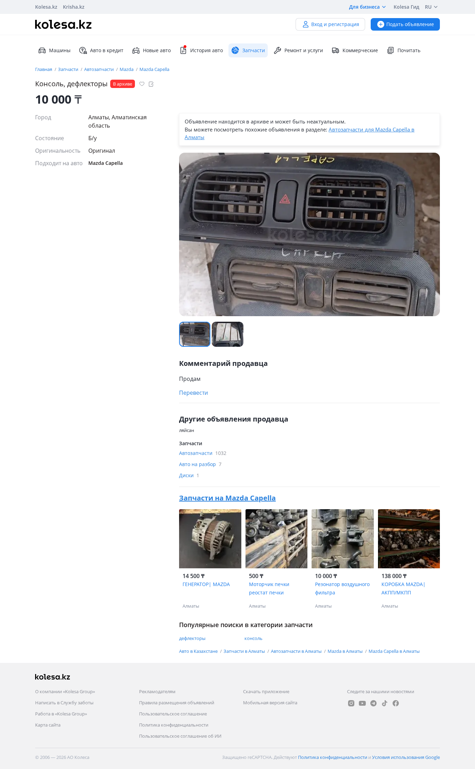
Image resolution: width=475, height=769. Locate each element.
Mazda (127, 69)
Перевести (193, 392)
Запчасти (68, 69)
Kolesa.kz (46, 6)
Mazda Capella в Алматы (394, 651)
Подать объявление (410, 24)
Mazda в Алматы (346, 651)
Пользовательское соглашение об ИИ (180, 736)
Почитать (408, 50)
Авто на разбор (200, 464)
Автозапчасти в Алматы (297, 651)
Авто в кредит (106, 50)
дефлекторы (192, 638)
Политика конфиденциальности (173, 725)
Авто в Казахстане (199, 651)
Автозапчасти (99, 69)
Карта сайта (48, 725)
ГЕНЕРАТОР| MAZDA (206, 584)
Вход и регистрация (335, 24)
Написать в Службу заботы (64, 702)
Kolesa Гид (406, 6)
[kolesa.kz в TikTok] (384, 703)
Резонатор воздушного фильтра (342, 588)
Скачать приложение (266, 691)
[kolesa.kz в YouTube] (362, 703)
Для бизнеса (364, 6)
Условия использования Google (406, 757)
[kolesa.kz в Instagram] (351, 703)
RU (428, 6)
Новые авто (157, 50)
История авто (206, 50)
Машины (60, 50)
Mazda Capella (154, 69)
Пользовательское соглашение (173, 714)
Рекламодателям (157, 691)
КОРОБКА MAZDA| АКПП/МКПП (403, 588)
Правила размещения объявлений (176, 702)
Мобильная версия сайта (270, 702)
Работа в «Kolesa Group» (61, 714)
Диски (189, 475)
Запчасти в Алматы (245, 651)
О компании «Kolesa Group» (65, 691)
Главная (44, 69)
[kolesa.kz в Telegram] (373, 703)
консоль (253, 638)
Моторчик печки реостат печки (269, 588)
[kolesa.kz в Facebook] (396, 703)
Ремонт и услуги (303, 50)
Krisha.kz (73, 6)
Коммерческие (360, 50)
